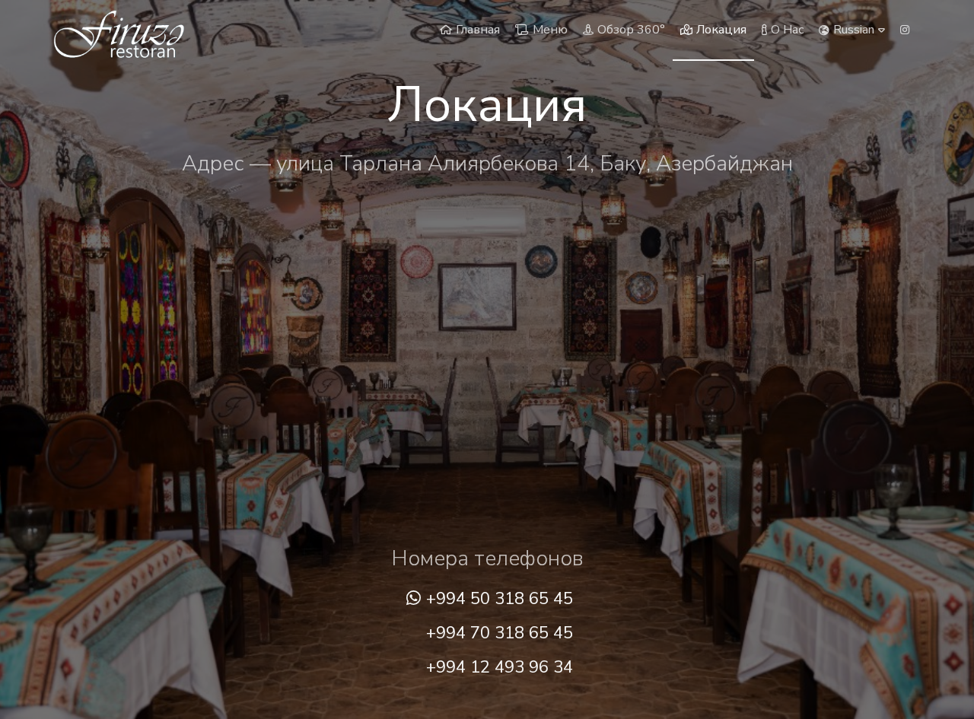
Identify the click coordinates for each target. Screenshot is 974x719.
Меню (550, 29)
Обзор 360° (631, 29)
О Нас (787, 29)
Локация (721, 29)
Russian (853, 29)
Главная (478, 29)
